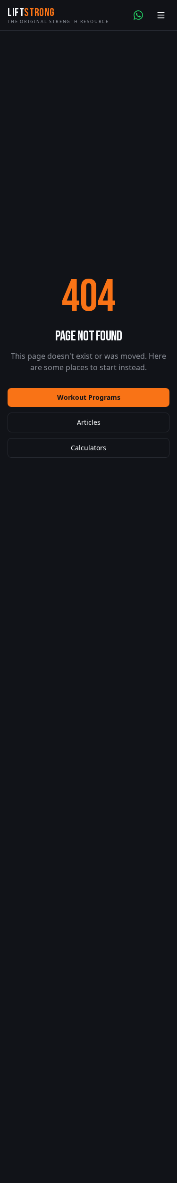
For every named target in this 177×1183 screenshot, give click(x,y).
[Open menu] (160, 15)
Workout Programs (88, 397)
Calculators (88, 447)
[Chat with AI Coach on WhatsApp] (138, 15)
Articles (89, 422)
